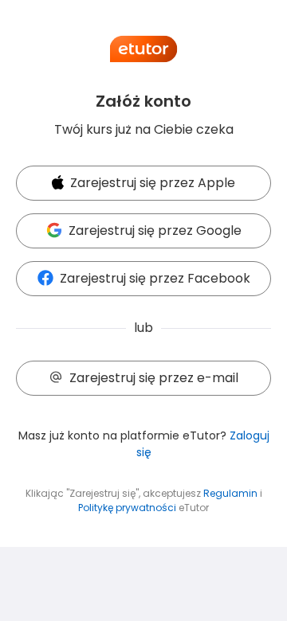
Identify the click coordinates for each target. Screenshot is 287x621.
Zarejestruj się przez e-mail (153, 378)
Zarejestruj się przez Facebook (155, 278)
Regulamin (230, 493)
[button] (143, 183)
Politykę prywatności (127, 507)
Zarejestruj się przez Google (155, 230)
